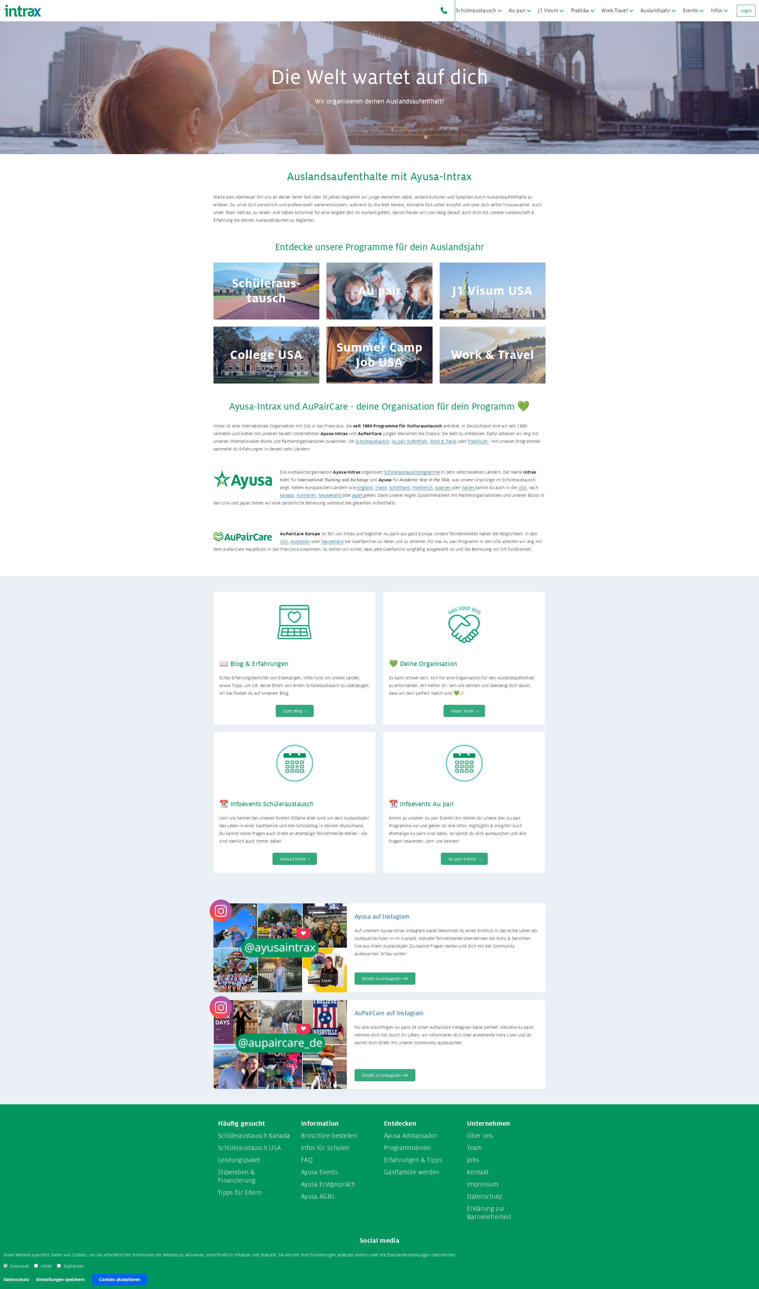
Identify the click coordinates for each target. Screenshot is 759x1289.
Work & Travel (443, 441)
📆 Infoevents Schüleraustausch (266, 804)
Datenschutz (16, 1279)
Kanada (287, 495)
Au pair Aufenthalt (410, 441)
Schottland (399, 487)
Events (690, 10)
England (365, 487)
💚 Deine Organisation (423, 663)
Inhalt (46, 1266)
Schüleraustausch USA (249, 1147)
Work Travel (615, 10)
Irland (381, 487)
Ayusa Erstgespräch (328, 1184)
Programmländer (407, 1147)
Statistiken (74, 1266)
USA (522, 487)
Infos (717, 10)
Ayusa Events (319, 1172)
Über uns (480, 1135)
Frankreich (422, 487)
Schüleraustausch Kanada (254, 1135)
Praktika (580, 10)
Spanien (443, 487)
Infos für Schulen (325, 1147)
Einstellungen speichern (60, 1279)
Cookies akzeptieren (119, 1279)
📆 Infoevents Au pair (421, 804)
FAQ (307, 1160)
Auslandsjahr (655, 10)
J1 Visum (548, 10)
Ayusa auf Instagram (382, 916)
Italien (468, 487)
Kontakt (478, 1172)
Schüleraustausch (476, 10)
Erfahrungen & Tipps (413, 1160)
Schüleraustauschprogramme (412, 472)
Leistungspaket (239, 1160)
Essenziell (19, 1266)
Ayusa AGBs (317, 1196)
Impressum (482, 1184)
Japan (358, 495)
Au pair (517, 10)
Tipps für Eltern (239, 1192)
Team (474, 1147)
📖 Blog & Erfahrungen (253, 663)
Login (746, 10)
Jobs (473, 1160)
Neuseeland (330, 495)
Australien (306, 495)
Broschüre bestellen (329, 1135)
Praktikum (478, 441)
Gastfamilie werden (411, 1172)
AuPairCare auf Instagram (389, 1013)
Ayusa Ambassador (410, 1135)
